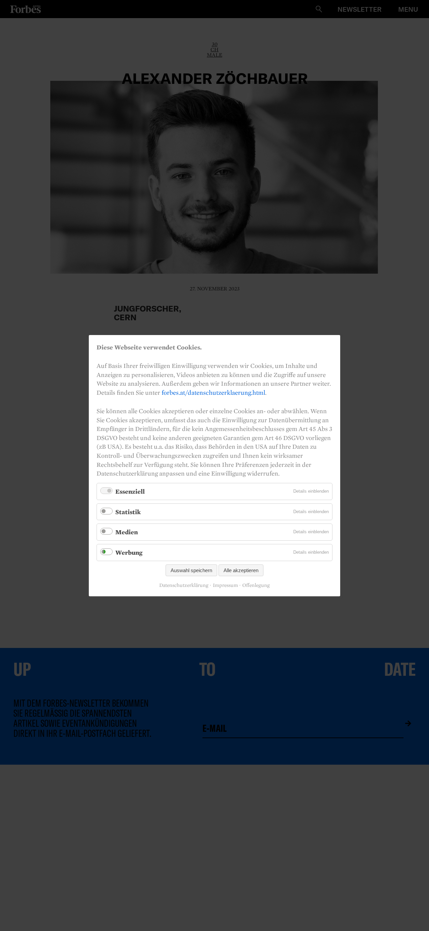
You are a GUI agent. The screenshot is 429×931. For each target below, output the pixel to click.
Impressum (225, 585)
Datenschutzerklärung (183, 585)
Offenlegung (256, 585)
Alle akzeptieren (241, 570)
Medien (126, 532)
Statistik (128, 511)
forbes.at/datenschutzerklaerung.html (213, 392)
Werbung (128, 552)
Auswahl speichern (191, 570)
